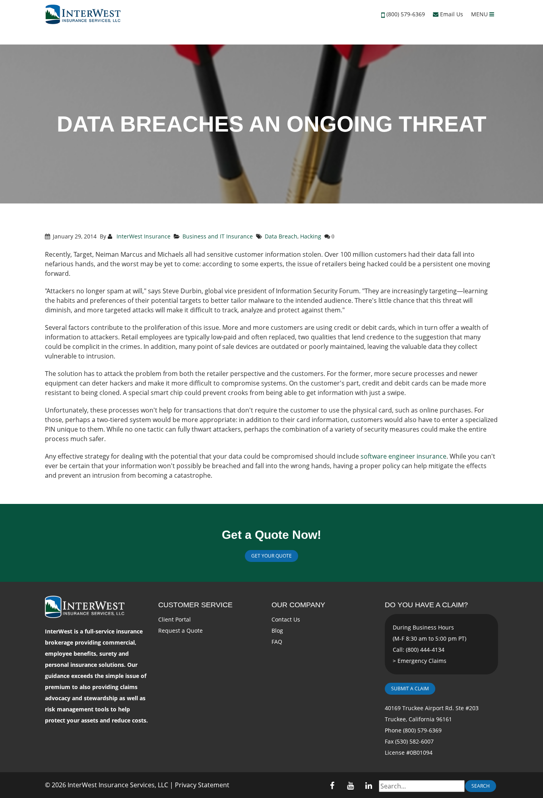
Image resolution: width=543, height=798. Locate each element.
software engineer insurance (403, 456)
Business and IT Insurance (217, 236)
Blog (277, 630)
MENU (480, 14)
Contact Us (286, 619)
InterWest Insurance (143, 236)
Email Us (450, 14)
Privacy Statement (202, 785)
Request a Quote (180, 630)
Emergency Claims (422, 660)
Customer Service (195, 605)
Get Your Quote (271, 555)
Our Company (298, 605)
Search (480, 786)
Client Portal (174, 619)
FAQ (277, 641)
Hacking (310, 236)
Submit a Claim (410, 688)
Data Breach (281, 236)
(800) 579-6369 (405, 14)
